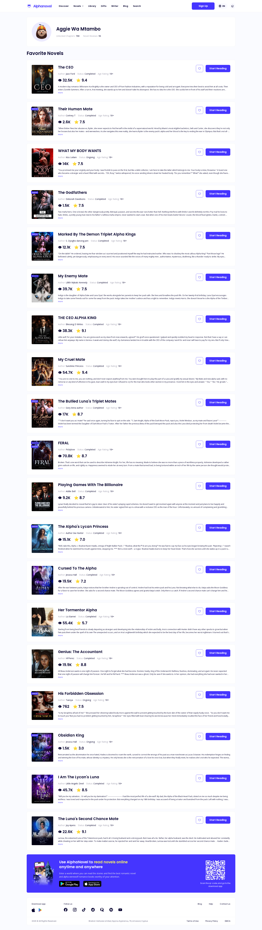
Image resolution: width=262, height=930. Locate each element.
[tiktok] (84, 910)
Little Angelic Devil (75, 783)
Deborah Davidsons (75, 199)
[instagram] (75, 910)
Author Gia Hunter (75, 533)
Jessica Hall (71, 574)
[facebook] (65, 910)
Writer (114, 6)
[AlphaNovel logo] (39, 6)
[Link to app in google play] (40, 910)
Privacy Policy (211, 921)
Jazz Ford (70, 73)
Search (137, 6)
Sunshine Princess (74, 366)
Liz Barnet (71, 616)
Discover (64, 6)
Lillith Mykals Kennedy (76, 282)
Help (211, 904)
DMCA (227, 921)
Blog (125, 6)
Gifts (103, 6)
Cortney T (71, 115)
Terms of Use (192, 921)
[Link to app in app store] (33, 910)
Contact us (225, 904)
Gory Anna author (74, 407)
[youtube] (120, 910)
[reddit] (93, 910)
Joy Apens (71, 825)
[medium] (111, 910)
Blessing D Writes (74, 324)
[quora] (102, 910)
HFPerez (70, 658)
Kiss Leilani (71, 157)
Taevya (69, 700)
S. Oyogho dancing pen (77, 240)
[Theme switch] (232, 6)
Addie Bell (71, 491)
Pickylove (70, 449)
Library (92, 6)
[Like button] (199, 68)
